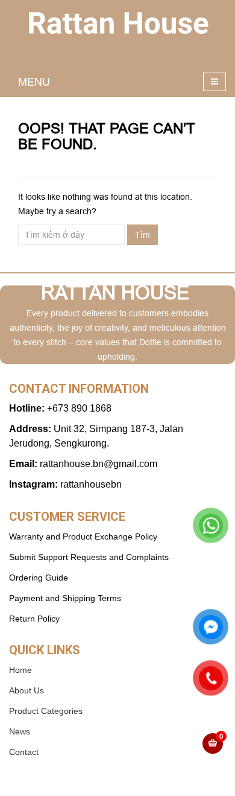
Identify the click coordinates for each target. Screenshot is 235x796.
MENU (34, 81)
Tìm (142, 235)
